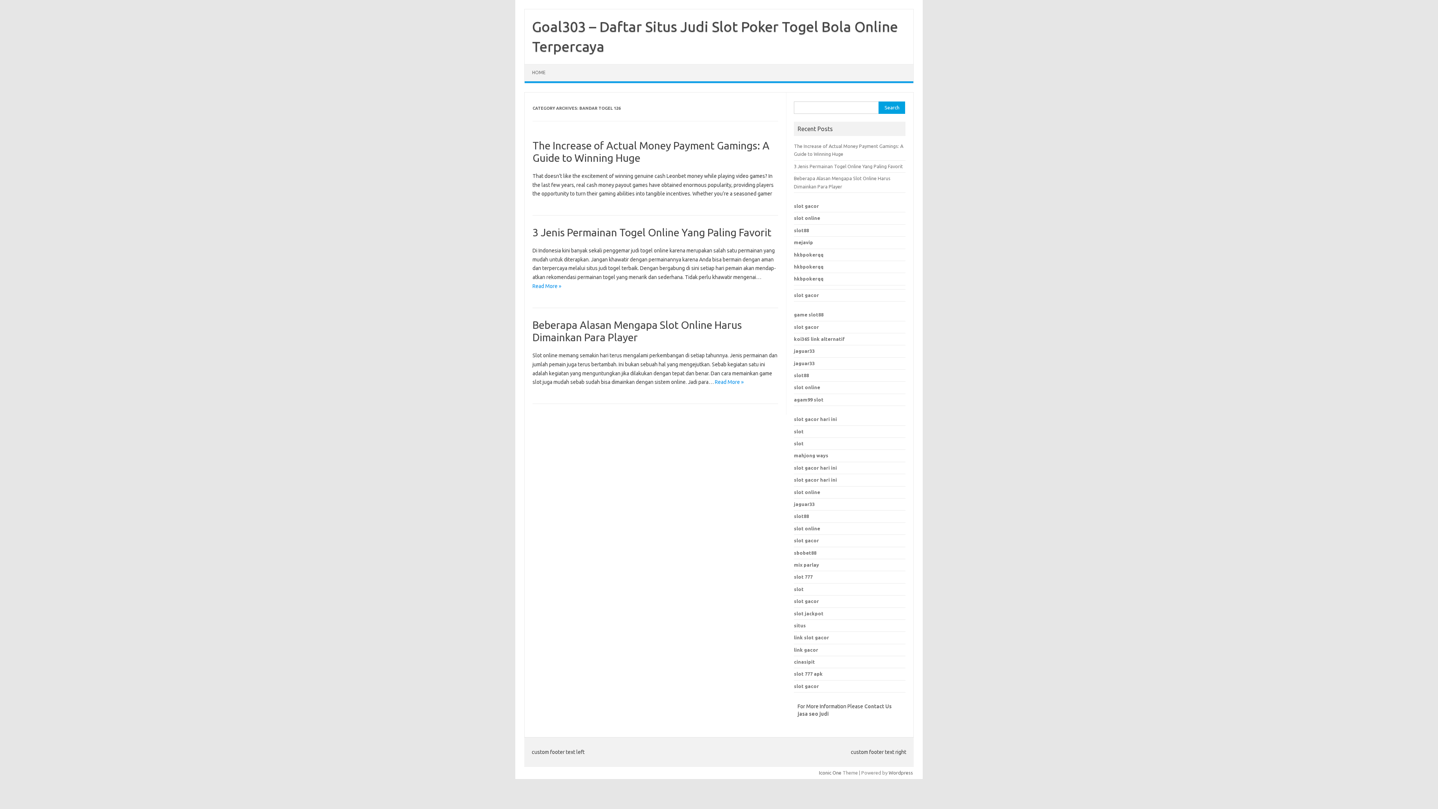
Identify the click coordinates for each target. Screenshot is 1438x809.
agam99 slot (808, 399)
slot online (807, 218)
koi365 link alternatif (819, 339)
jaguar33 (804, 351)
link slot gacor (811, 637)
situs (800, 625)
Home (539, 72)
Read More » (547, 286)
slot (799, 431)
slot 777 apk (808, 673)
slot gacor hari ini (815, 419)
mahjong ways (811, 455)
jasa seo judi (813, 714)
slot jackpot (808, 613)
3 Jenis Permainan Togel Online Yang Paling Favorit (652, 232)
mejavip (803, 242)
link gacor (806, 649)
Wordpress (901, 772)
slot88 (801, 230)
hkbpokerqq (808, 254)
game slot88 (808, 314)
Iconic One (830, 772)
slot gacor (806, 206)
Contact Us (878, 706)
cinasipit (804, 661)
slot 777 (803, 576)
